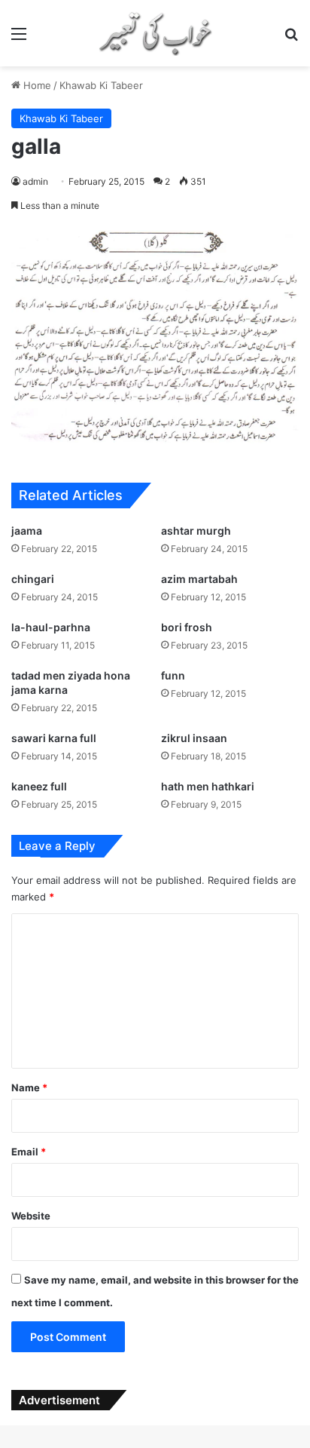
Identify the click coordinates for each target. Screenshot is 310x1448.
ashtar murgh (196, 530)
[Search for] (291, 39)
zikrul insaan (194, 738)
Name (29, 1087)
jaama (26, 530)
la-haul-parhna (50, 627)
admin (35, 181)
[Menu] (18, 39)
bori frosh (186, 627)
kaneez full (39, 786)
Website (30, 1216)
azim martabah (199, 578)
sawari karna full (53, 738)
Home (35, 85)
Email (28, 1152)
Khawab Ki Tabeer (101, 85)
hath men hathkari (207, 786)
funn (173, 675)
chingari (32, 578)
